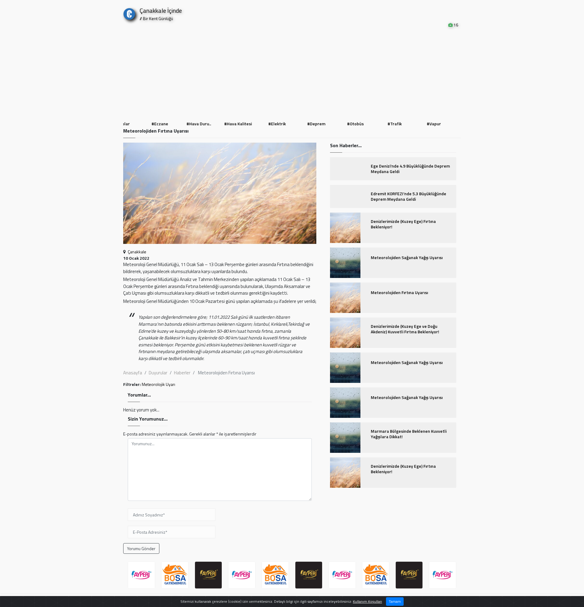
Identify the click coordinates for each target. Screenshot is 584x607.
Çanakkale (137, 251)
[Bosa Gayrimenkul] (175, 575)
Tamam (395, 601)
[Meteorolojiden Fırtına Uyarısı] (219, 195)
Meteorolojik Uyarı (158, 384)
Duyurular (158, 372)
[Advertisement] (292, 73)
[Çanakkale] (129, 12)
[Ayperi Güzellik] (141, 575)
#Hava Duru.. (194, 123)
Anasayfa (132, 372)
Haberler (182, 372)
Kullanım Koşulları (367, 601)
